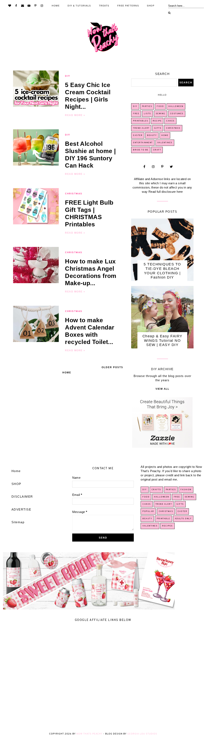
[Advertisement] (103, 676)
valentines (164, 142)
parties (147, 106)
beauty (152, 135)
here (180, 191)
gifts (158, 128)
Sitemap (18, 522)
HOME (56, 5)
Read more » (75, 115)
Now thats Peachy (89, 733)
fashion (186, 489)
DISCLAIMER (22, 496)
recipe (157, 121)
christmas (73, 193)
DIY (67, 76)
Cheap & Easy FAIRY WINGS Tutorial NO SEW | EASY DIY (162, 340)
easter (137, 135)
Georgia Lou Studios (142, 733)
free (136, 113)
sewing (160, 113)
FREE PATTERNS (128, 5)
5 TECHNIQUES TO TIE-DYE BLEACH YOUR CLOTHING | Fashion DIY (162, 270)
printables (140, 121)
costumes (176, 113)
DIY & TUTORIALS (79, 5)
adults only (183, 518)
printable (163, 518)
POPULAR (148, 511)
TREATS (104, 5)
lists (147, 113)
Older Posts (112, 367)
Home (66, 372)
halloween (175, 106)
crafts (156, 489)
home (164, 135)
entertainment (143, 142)
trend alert (141, 128)
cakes (170, 121)
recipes (167, 526)
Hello (162, 95)
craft (157, 150)
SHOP (150, 5)
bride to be (140, 150)
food (160, 106)
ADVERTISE (21, 509)
